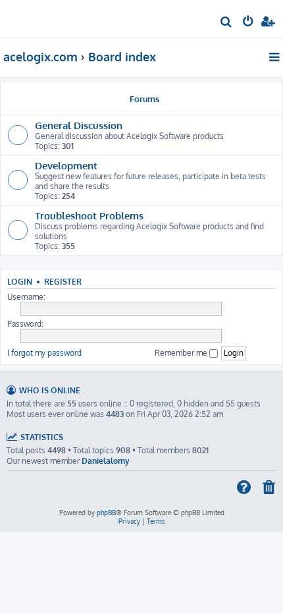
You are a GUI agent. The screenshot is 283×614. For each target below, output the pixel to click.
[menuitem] (226, 23)
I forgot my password (44, 353)
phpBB (106, 512)
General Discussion (78, 125)
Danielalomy (106, 461)
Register (63, 282)
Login (19, 282)
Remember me (182, 353)
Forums (144, 98)
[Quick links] (275, 56)
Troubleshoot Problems (89, 215)
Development (66, 165)
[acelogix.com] (32, 17)
